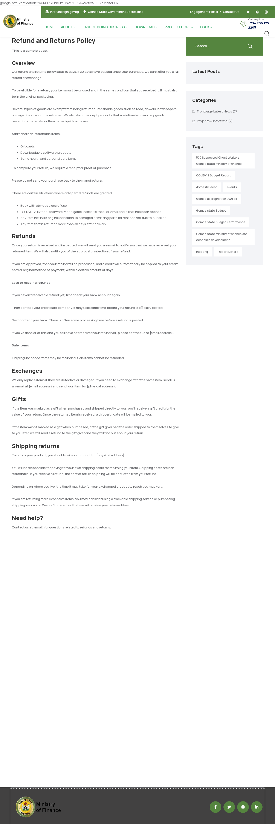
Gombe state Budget (211, 210)
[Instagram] (243, 807)
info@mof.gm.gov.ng (64, 12)
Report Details (228, 252)
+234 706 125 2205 (258, 25)
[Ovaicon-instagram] (266, 12)
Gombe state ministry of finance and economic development (222, 237)
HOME (49, 27)
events (232, 187)
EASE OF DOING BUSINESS (104, 27)
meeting (202, 252)
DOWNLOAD (145, 27)
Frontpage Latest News (214, 111)
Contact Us (231, 12)
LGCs (204, 27)
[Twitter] (248, 12)
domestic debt (206, 187)
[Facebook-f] (215, 807)
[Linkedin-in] (257, 807)
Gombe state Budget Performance (220, 222)
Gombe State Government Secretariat (115, 12)
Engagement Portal (204, 12)
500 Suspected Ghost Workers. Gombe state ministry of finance (219, 161)
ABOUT (67, 27)
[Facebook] (257, 12)
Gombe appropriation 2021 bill (216, 199)
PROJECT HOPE (177, 27)
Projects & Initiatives (212, 121)
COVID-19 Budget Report (213, 175)
